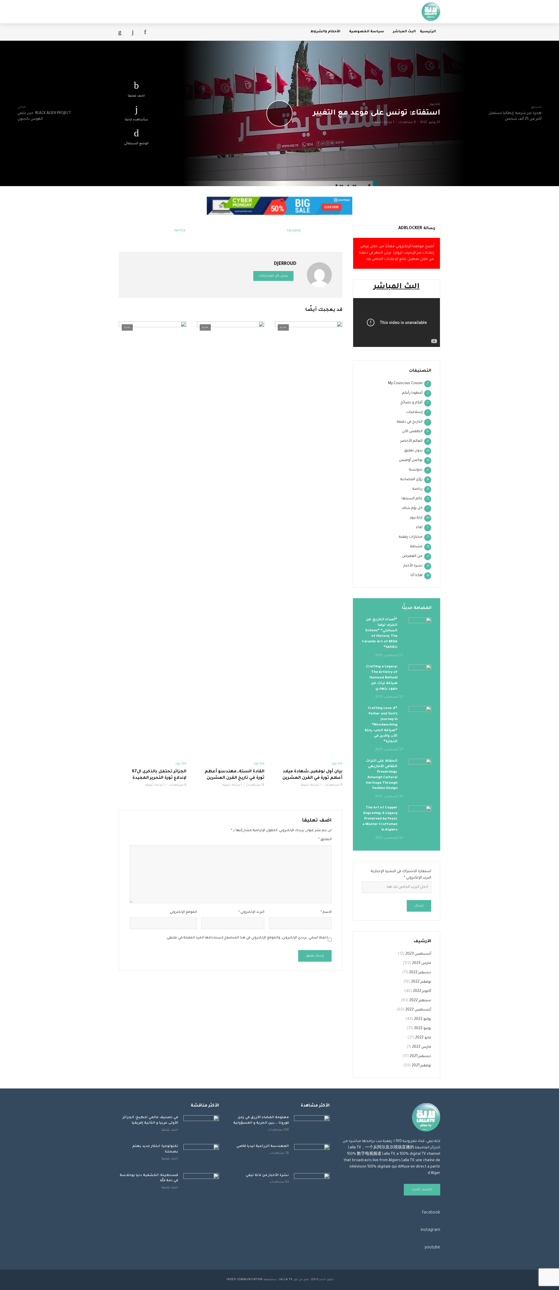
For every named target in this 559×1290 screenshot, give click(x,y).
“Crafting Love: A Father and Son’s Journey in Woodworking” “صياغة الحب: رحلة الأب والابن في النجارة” (381, 725)
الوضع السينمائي (136, 143)
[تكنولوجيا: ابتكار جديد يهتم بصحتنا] (201, 1156)
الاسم (326, 912)
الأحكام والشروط (325, 32)
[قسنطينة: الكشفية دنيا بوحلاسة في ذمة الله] (201, 1185)
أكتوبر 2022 (422, 991)
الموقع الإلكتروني (183, 912)
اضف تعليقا (136, 96)
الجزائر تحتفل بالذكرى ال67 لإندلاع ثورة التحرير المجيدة (159, 775)
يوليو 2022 (422, 1019)
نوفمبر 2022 (421, 982)
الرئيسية (428, 32)
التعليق (325, 840)
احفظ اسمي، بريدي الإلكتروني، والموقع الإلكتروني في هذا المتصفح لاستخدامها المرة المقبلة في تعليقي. (247, 938)
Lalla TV (285, 1279)
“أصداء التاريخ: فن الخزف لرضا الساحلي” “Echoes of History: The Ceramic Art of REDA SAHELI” (379, 633)
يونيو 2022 (422, 1029)
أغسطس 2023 (418, 954)
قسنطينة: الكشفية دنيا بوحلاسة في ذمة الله (149, 1178)
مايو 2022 (423, 1038)
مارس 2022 (421, 1047)
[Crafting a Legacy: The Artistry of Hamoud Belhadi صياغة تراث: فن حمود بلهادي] (419, 672)
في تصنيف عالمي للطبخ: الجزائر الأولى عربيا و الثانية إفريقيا (150, 1120)
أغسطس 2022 (418, 1010)
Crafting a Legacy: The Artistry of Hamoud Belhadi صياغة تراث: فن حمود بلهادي (381, 678)
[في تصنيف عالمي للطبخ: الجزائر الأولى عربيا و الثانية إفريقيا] (201, 1127)
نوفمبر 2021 (421, 1066)
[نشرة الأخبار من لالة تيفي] (312, 1185)
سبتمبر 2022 (420, 1001)
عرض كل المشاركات (273, 276)
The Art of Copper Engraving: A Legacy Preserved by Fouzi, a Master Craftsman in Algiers (379, 819)
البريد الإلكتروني (251, 912)
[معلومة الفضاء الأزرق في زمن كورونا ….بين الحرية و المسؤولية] (312, 1127)
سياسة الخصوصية (366, 32)
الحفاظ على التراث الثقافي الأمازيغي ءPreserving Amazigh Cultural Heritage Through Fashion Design (381, 775)
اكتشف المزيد (422, 1189)
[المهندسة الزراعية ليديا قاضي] (312, 1156)
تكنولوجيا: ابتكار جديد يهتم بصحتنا (155, 1149)
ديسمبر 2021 (420, 1056)
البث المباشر (404, 32)
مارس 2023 (421, 963)
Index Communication (245, 1279)
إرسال (419, 906)
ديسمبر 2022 (420, 973)
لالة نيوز (434, 104)
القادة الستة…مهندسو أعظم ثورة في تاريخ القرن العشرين (234, 775)
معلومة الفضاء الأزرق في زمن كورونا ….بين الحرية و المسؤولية (261, 1120)
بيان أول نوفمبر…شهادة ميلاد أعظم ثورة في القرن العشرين (312, 775)
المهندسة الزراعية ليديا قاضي (262, 1146)
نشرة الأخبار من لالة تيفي (267, 1175)
